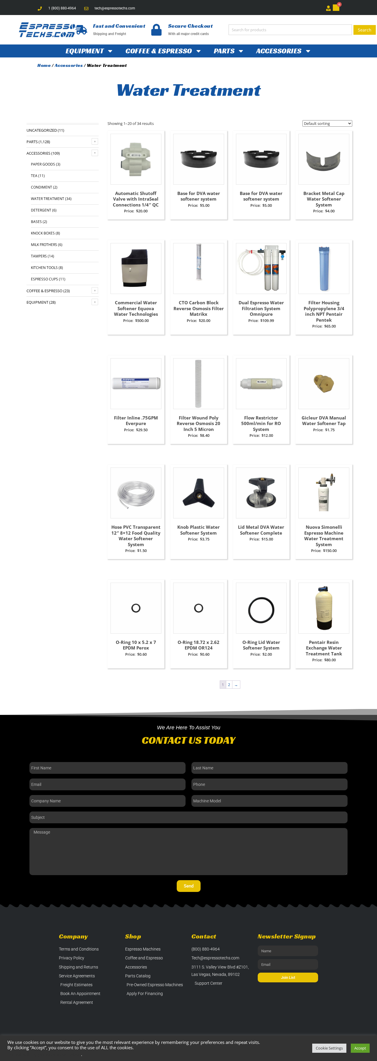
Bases (36, 221)
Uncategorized (42, 130)
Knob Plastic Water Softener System (198, 530)
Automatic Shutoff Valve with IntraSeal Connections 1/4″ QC (136, 199)
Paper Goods (43, 164)
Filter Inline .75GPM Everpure (136, 421)
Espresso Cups (44, 279)
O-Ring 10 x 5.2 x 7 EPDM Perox (136, 645)
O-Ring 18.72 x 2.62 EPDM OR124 (198, 645)
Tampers (39, 256)
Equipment (85, 50)
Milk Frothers (44, 244)
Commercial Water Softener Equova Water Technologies (136, 308)
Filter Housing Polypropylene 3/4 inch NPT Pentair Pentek (324, 311)
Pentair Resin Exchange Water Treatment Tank (324, 648)
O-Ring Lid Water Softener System (261, 645)
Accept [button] (360, 1048)
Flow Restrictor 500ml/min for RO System (261, 423)
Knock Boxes (43, 233)
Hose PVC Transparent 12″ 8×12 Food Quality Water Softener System (136, 535)
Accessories (279, 50)
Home (44, 65)
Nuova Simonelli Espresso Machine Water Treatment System (323, 535)
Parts (224, 50)
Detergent (41, 210)
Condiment (41, 187)
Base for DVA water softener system (198, 196)
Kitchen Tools (44, 267)
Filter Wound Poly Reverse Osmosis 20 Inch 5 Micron (198, 423)
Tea (34, 175)
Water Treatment (47, 198)
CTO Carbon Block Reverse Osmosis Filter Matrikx (198, 308)
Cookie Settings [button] (329, 1048)
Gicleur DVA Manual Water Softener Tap (324, 421)
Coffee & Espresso (158, 50)
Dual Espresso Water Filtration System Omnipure (261, 308)
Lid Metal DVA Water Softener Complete (261, 530)
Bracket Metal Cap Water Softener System (324, 199)
